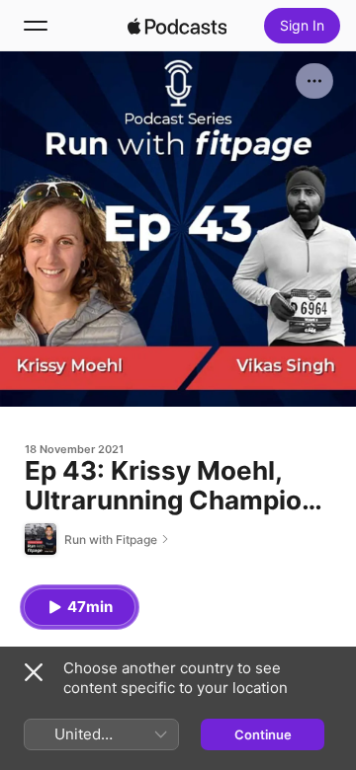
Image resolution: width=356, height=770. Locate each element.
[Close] (34, 672)
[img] (177, 26)
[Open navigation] (35, 25)
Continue (263, 734)
